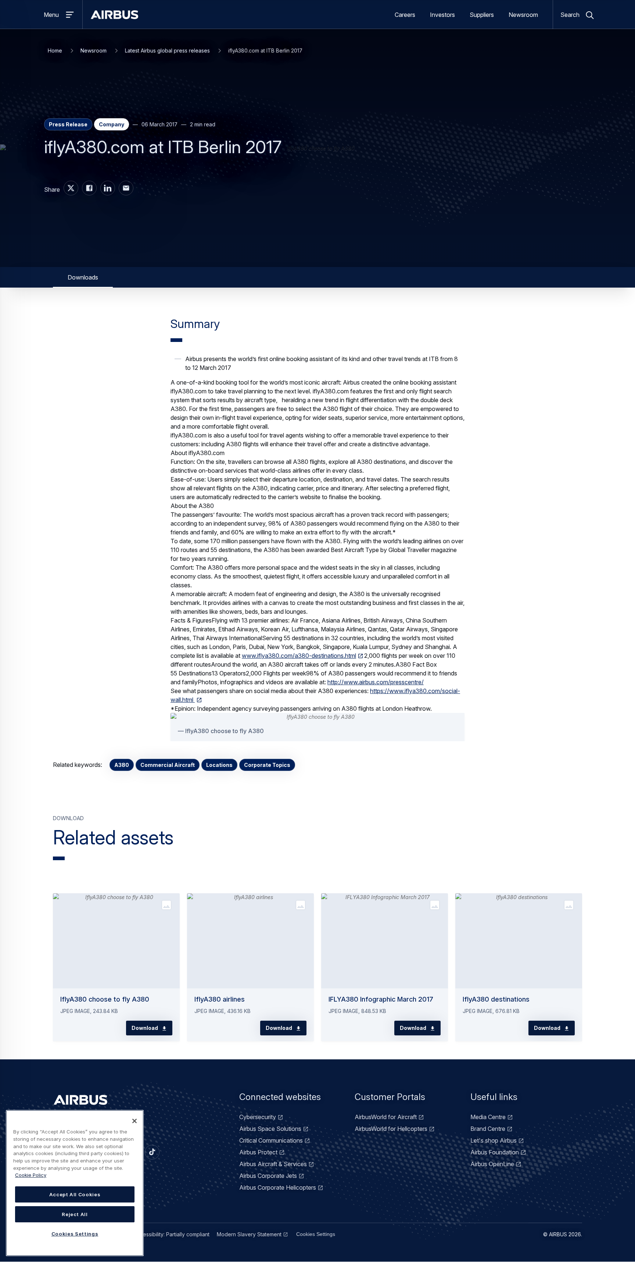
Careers (405, 14)
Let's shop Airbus (493, 1140)
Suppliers (482, 14)
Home (55, 50)
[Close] (134, 1121)
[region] (75, 1183)
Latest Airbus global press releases (167, 50)
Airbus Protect (258, 1152)
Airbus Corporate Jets (268, 1175)
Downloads (83, 277)
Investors (442, 14)
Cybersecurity (257, 1117)
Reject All (75, 1214)
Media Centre (488, 1117)
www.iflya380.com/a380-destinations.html (299, 655)
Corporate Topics (267, 765)
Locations (219, 765)
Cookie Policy (30, 1175)
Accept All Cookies (75, 1194)
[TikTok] (152, 1152)
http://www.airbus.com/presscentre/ (375, 682)
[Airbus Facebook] (89, 188)
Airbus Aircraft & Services (273, 1164)
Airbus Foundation (494, 1152)
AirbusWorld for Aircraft (386, 1117)
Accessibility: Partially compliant (171, 1234)
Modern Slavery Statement (249, 1234)
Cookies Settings (315, 1234)
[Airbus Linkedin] (107, 188)
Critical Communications (271, 1140)
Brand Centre (487, 1128)
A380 (121, 765)
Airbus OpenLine (492, 1164)
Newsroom (523, 14)
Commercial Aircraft (167, 765)
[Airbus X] (71, 188)
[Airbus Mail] (126, 188)
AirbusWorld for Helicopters (391, 1128)
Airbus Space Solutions (270, 1128)
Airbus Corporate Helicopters (277, 1187)
